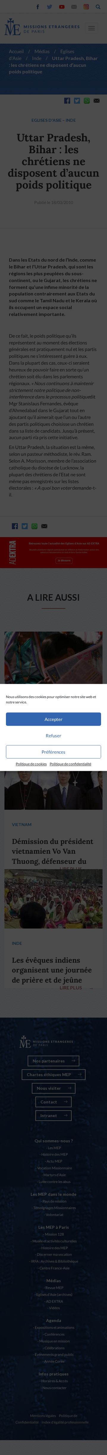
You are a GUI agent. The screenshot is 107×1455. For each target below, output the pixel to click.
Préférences (53, 752)
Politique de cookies (31, 764)
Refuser (53, 735)
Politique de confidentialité (70, 764)
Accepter (53, 719)
